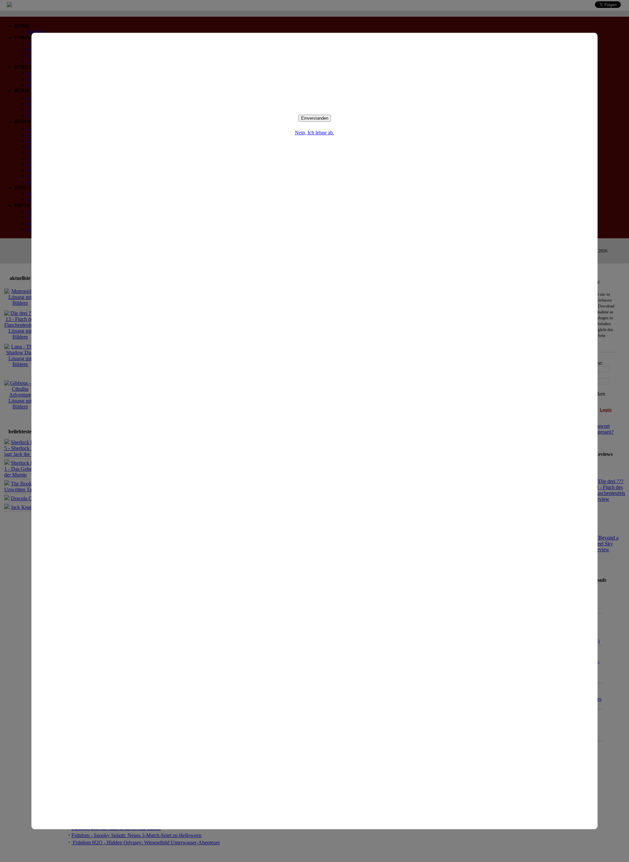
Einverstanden (314, 118)
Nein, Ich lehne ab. (314, 132)
